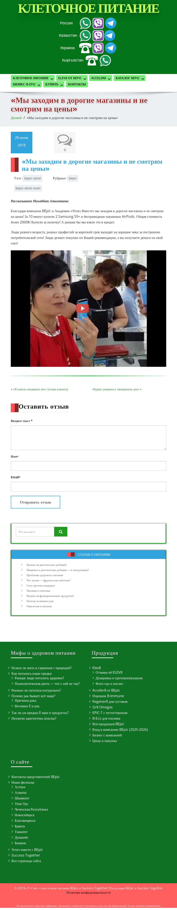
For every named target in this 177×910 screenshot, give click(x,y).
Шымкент (22, 798)
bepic (73, 178)
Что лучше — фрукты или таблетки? (49, 580)
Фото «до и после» (109, 683)
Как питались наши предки (31, 673)
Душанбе (21, 837)
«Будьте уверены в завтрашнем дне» (115, 389)
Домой (16, 117)
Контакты (77, 84)
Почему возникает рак (40, 600)
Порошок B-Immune (108, 695)
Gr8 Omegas (102, 707)
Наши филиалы (22, 782)
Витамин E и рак (27, 706)
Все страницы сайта (26, 860)
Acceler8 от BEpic (106, 690)
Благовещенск (25, 820)
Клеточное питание (88, 8)
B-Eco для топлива (106, 718)
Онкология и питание (39, 606)
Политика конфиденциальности (88, 892)
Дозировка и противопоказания (119, 678)
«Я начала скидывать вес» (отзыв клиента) (40, 389)
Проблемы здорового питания (45, 575)
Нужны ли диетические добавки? (47, 564)
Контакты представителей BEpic (35, 776)
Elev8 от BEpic (70, 78)
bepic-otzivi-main (28, 188)
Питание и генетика (38, 590)
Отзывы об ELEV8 (109, 672)
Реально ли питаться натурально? (36, 690)
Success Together (25, 855)
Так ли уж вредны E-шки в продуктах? (40, 712)
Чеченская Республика (31, 809)
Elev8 (96, 667)
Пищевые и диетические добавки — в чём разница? (58, 569)
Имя (15, 456)
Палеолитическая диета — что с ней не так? (47, 683)
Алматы (21, 792)
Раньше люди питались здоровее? (39, 678)
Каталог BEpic (127, 78)
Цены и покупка (104, 740)
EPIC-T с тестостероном (109, 712)
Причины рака (25, 700)
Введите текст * (22, 421)
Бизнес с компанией (107, 735)
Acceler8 (98, 78)
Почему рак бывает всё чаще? (33, 695)
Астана (20, 786)
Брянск (20, 826)
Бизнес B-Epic (24, 84)
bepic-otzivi (32, 178)
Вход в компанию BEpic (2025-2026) (120, 729)
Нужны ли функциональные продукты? (50, 595)
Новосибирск (25, 815)
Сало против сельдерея (41, 585)
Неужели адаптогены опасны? (33, 718)
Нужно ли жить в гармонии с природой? (41, 667)
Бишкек (20, 843)
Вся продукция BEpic (108, 724)
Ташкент (21, 831)
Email (16, 477)
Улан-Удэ (21, 803)
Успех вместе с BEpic (27, 849)
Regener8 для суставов (110, 701)
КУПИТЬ (51, 84)
